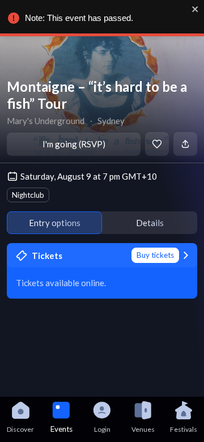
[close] (195, 9)
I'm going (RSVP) (73, 144)
